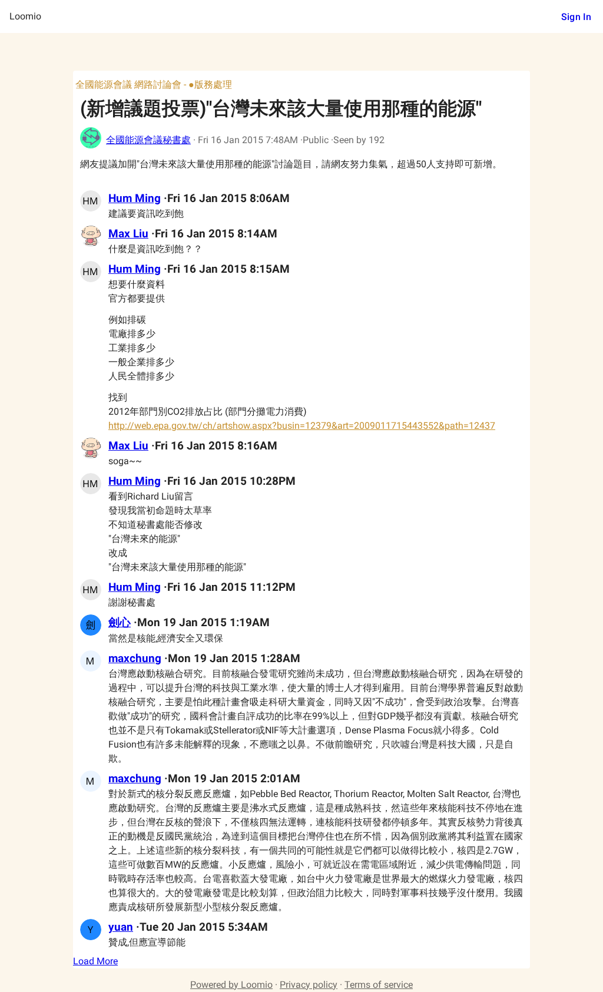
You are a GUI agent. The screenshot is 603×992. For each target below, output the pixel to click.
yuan (120, 927)
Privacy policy (308, 984)
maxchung (134, 658)
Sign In (576, 16)
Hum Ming (134, 198)
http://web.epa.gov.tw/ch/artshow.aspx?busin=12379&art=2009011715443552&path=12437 (301, 425)
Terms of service (378, 984)
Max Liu (128, 233)
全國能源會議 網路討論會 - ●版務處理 (153, 84)
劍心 (119, 622)
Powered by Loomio (231, 984)
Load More (95, 961)
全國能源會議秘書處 (148, 140)
